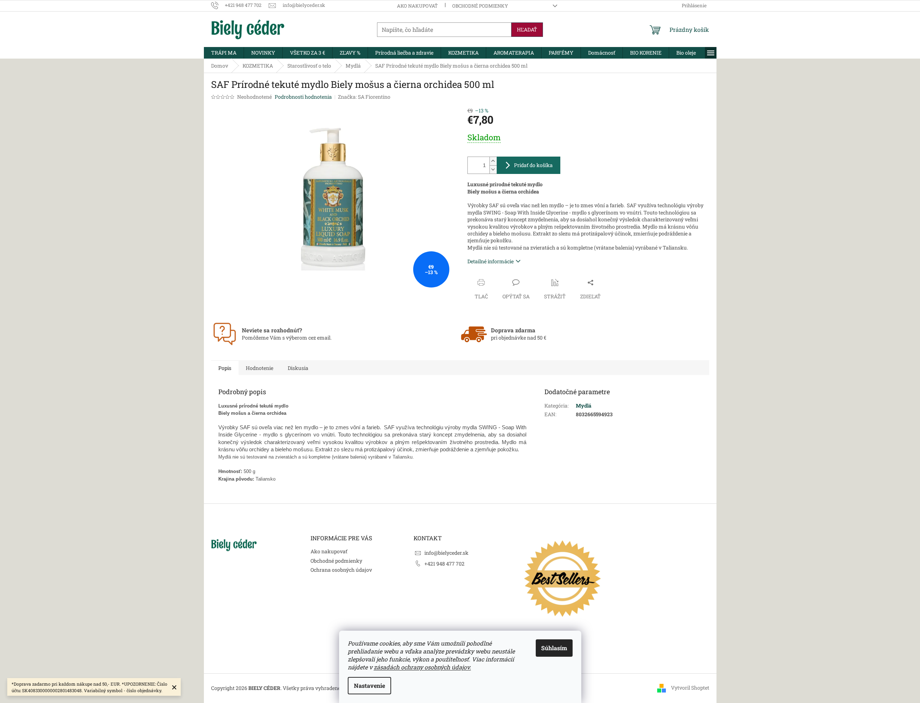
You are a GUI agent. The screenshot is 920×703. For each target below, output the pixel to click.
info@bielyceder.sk (446, 552)
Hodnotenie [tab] (259, 368)
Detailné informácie (490, 261)
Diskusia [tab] (298, 368)
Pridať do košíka (533, 165)
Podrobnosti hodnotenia (303, 96)
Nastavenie (369, 685)
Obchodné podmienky (480, 6)
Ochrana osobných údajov (341, 569)
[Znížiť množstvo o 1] (493, 169)
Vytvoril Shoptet (690, 687)
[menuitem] (224, 53)
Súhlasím (554, 648)
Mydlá (583, 405)
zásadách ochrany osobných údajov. (422, 667)
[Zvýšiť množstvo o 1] (493, 161)
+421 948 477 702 (444, 563)
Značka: (364, 96)
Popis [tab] (224, 368)
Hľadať (527, 29)
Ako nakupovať (417, 6)
